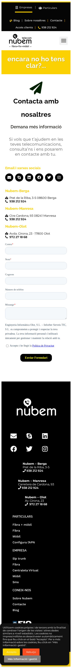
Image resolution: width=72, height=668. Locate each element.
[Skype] (19, 177)
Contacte (19, 604)
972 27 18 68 (38, 504)
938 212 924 (34, 470)
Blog (16, 610)
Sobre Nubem (22, 598)
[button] (63, 41)
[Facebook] (39, 177)
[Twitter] (49, 177)
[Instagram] (59, 177)
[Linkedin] (29, 177)
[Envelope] (9, 177)
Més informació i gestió (22, 659)
